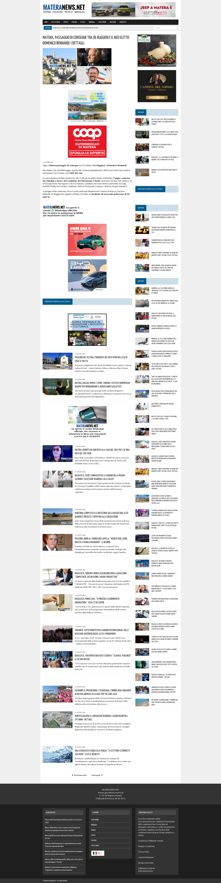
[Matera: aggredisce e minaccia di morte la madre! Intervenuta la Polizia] (142, 331)
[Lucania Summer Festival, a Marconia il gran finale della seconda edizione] (142, 578)
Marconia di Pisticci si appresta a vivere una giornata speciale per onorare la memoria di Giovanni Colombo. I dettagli (163, 689)
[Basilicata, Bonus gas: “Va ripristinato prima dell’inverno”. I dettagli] (142, 679)
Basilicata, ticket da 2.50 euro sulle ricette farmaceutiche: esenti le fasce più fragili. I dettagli (164, 525)
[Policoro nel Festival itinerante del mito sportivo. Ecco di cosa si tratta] (58, 368)
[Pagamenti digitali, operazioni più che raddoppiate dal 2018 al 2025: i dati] (142, 245)
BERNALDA (92, 22)
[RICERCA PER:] (165, 28)
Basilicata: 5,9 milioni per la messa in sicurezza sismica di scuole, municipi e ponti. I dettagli (164, 550)
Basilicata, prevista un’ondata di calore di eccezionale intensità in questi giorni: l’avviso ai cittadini (164, 626)
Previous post (80, 775)
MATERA (66, 22)
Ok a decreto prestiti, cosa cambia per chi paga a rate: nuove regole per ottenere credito (164, 431)
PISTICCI (83, 22)
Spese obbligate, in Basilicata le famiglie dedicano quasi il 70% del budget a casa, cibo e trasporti (163, 588)
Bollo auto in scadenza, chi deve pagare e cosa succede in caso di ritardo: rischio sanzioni (164, 613)
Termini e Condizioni (146, 846)
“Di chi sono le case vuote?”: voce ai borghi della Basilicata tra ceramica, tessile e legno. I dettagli (164, 366)
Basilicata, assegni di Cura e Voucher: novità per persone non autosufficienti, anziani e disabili (163, 458)
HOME (45, 22)
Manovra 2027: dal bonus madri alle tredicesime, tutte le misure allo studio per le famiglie (164, 290)
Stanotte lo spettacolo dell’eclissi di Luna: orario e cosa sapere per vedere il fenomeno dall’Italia (164, 639)
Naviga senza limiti (145, 863)
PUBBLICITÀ (122, 22)
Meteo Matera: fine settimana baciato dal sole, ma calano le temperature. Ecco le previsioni (164, 393)
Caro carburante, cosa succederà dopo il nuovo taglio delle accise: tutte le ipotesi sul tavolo (164, 664)
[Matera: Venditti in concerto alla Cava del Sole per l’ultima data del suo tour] (58, 460)
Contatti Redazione (146, 857)
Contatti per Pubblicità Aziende (150, 841)
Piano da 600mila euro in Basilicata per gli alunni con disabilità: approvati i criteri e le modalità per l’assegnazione (164, 353)
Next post (96, 775)
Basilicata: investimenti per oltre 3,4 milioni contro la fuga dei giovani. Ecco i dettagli (163, 315)
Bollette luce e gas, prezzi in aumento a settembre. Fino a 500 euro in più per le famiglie (163, 121)
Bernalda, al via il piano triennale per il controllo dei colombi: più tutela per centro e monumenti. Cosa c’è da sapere (163, 341)
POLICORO (74, 22)
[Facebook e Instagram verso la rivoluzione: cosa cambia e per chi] (142, 603)
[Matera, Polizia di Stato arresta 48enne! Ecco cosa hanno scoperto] (142, 654)
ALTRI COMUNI (102, 22)
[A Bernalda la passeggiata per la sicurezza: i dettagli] (142, 149)
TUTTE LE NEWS (55, 22)
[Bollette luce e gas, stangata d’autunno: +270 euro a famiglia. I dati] (142, 421)
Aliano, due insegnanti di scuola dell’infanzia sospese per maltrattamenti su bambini (164, 538)
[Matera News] (64, 8)
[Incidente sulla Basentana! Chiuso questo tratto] (142, 175)
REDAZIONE (113, 22)
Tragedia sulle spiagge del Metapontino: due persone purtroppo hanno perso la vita (163, 229)
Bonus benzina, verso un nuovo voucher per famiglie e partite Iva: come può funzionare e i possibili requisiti (163, 267)
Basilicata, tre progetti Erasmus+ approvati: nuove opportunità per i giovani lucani (162, 563)
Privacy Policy (143, 852)
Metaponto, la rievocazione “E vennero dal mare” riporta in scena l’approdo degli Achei (164, 702)
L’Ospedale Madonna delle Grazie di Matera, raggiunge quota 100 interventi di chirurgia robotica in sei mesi (164, 512)
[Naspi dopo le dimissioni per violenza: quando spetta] (142, 408)
